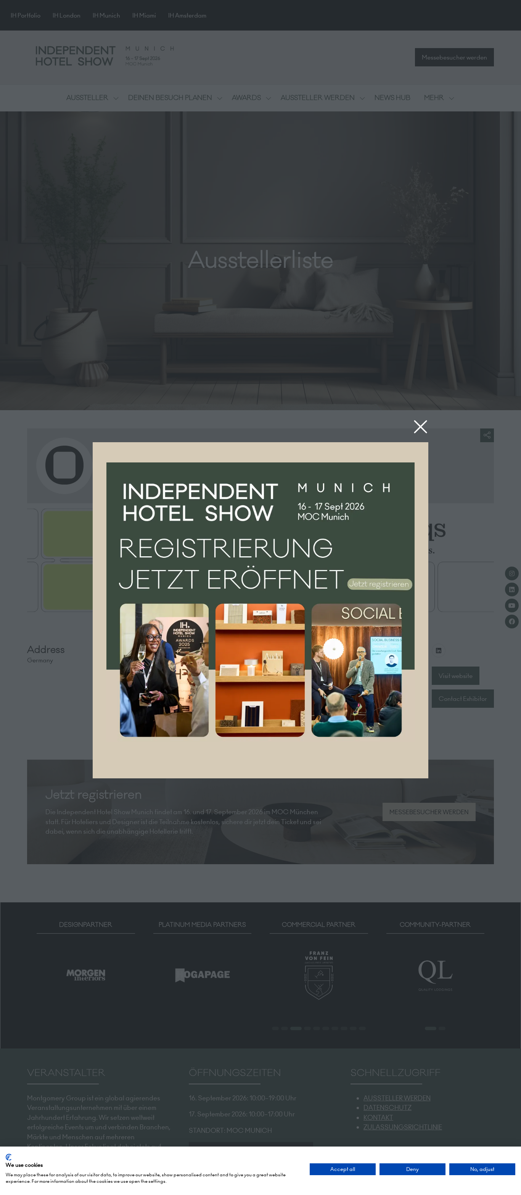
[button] (420, 427)
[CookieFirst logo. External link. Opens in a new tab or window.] (8, 1157)
